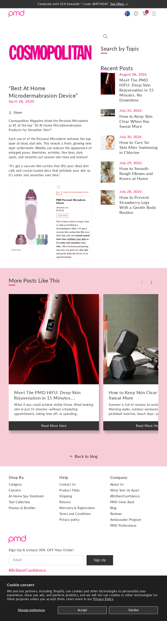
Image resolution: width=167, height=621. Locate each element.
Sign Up (100, 560)
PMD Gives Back (122, 502)
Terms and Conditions (75, 514)
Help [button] (63, 477)
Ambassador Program (125, 519)
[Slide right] (151, 282)
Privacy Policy (103, 599)
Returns (65, 502)
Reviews (116, 514)
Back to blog (86, 456)
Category (15, 484)
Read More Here (57, 427)
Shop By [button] (16, 477)
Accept (82, 610)
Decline (134, 610)
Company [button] (119, 477)
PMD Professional (123, 525)
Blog (113, 508)
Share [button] (18, 112)
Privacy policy (69, 519)
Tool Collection (19, 502)
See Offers (117, 4)
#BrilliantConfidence (27, 570)
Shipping (65, 496)
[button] (154, 13)
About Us (117, 484)
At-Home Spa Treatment (26, 496)
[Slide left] (142, 282)
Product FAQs (69, 490)
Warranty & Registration (77, 508)
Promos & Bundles (22, 508)
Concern (15, 490)
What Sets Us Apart (124, 490)
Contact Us (67, 484)
